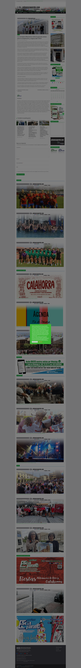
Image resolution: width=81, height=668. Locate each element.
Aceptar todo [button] (40, 341)
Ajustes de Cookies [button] (34, 341)
